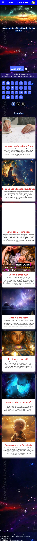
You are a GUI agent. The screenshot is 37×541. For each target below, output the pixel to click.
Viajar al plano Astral (18, 317)
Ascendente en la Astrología (18, 445)
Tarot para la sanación (18, 359)
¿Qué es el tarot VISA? (19, 274)
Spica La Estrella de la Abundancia (18, 188)
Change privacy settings (18, 526)
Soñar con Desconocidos (18, 231)
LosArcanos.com (17, 540)
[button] (13, 104)
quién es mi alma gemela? (18, 402)
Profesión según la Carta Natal (18, 146)
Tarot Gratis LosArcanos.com (8, 530)
